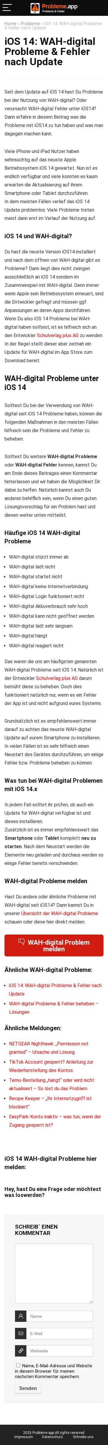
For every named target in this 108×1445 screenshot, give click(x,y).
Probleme (30, 23)
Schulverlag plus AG (58, 335)
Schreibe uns (83, 1437)
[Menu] (7, 8)
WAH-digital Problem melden (59, 946)
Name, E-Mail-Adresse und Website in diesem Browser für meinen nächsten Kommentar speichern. (53, 1371)
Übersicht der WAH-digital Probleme (59, 913)
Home (10, 23)
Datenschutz (52, 1437)
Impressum (23, 1437)
